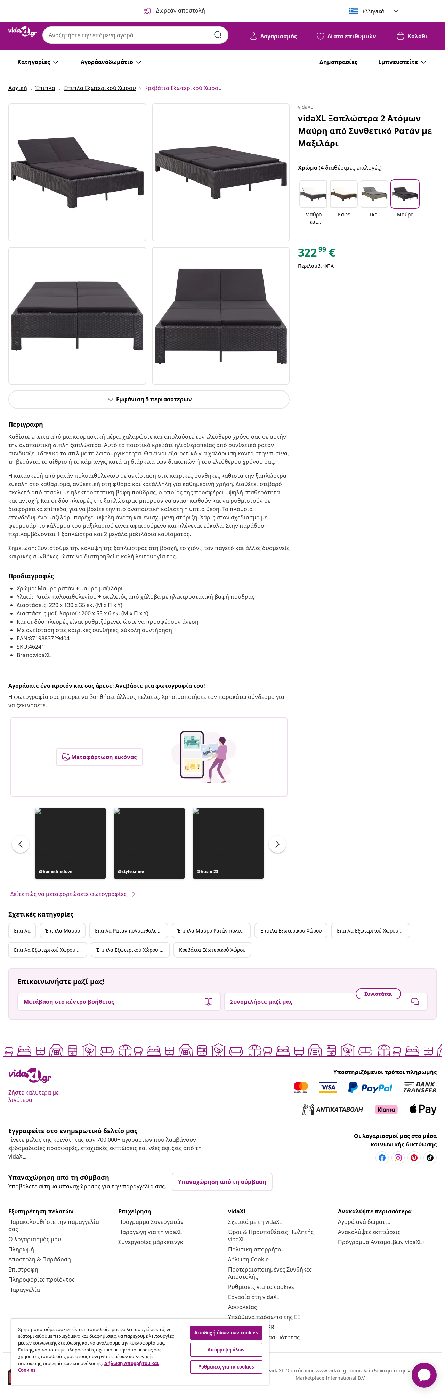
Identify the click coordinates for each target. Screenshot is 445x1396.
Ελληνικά (373, 11)
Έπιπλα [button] (22, 930)
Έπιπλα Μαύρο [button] (62, 930)
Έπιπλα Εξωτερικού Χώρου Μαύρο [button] (373, 930)
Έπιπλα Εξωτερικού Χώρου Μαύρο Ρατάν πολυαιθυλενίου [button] (132, 949)
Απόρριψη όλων (226, 1350)
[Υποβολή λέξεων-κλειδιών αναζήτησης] (218, 34)
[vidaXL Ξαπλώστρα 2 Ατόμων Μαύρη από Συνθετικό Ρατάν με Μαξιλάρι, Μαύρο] (77, 172)
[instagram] (398, 1157)
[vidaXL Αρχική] (22, 31)
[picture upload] (203, 757)
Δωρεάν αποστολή (180, 10)
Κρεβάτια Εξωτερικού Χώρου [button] (212, 949)
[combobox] (135, 35)
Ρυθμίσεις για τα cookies (261, 1287)
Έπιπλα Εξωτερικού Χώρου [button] (291, 930)
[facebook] (382, 1157)
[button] (70, 843)
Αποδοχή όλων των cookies (226, 1333)
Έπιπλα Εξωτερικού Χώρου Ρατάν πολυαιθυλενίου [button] (50, 949)
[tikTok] (430, 1157)
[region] (140, 1352)
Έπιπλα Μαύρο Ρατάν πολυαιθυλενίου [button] (213, 930)
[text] (316, 254)
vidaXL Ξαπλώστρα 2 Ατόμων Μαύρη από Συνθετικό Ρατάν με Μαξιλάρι (365, 130)
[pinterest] (414, 1157)
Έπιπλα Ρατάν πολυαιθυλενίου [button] (131, 930)
